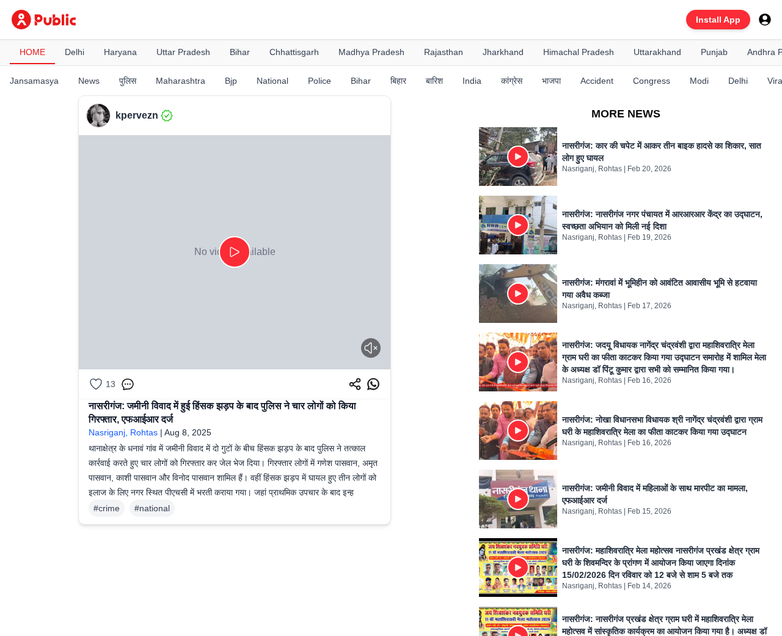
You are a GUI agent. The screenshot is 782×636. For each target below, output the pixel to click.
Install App (718, 19)
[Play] (234, 252)
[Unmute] (371, 348)
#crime (106, 508)
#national (152, 508)
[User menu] (765, 19)
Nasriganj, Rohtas (123, 432)
